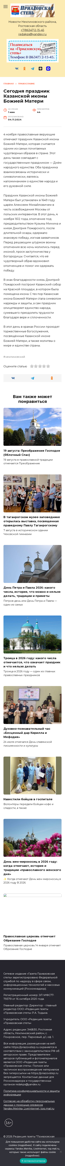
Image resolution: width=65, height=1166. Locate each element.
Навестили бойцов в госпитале (28, 799)
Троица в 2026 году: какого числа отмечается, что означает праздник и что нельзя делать (31, 662)
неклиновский (15, 356)
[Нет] (60, 1151)
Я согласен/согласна (33, 1160)
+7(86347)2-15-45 (32, 30)
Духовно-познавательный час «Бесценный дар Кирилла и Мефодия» (26, 733)
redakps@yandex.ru (32, 34)
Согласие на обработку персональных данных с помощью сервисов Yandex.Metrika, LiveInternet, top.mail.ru (29, 1105)
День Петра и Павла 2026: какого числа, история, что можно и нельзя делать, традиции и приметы (31, 592)
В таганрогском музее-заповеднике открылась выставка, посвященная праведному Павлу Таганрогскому (31, 521)
